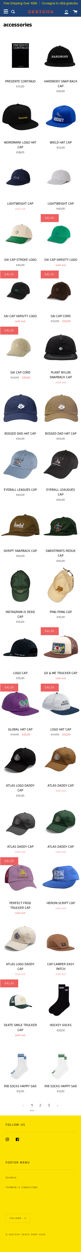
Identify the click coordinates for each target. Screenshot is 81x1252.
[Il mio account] (63, 12)
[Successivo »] (57, 1105)
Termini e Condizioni (22, 1187)
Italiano (15, 1218)
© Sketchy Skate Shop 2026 (26, 1234)
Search (11, 1178)
